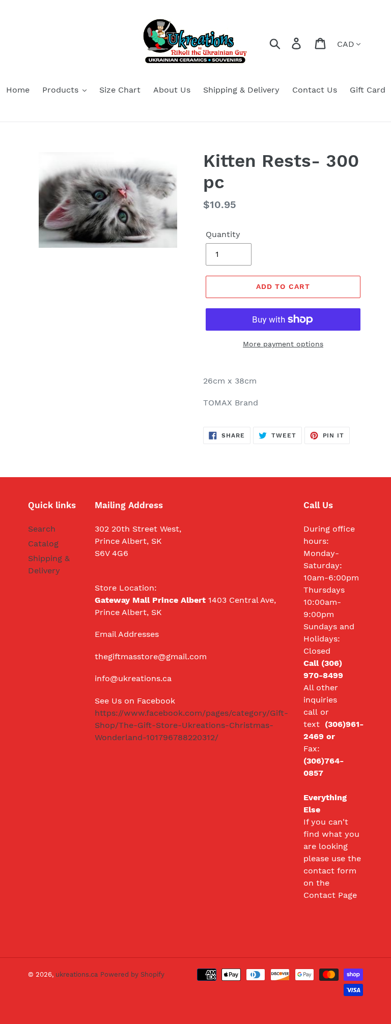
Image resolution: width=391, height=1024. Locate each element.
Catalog (43, 543)
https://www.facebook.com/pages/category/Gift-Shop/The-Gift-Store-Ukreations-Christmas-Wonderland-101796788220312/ (191, 725)
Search (41, 529)
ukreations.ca (76, 974)
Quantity (223, 234)
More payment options (283, 344)
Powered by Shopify (132, 974)
